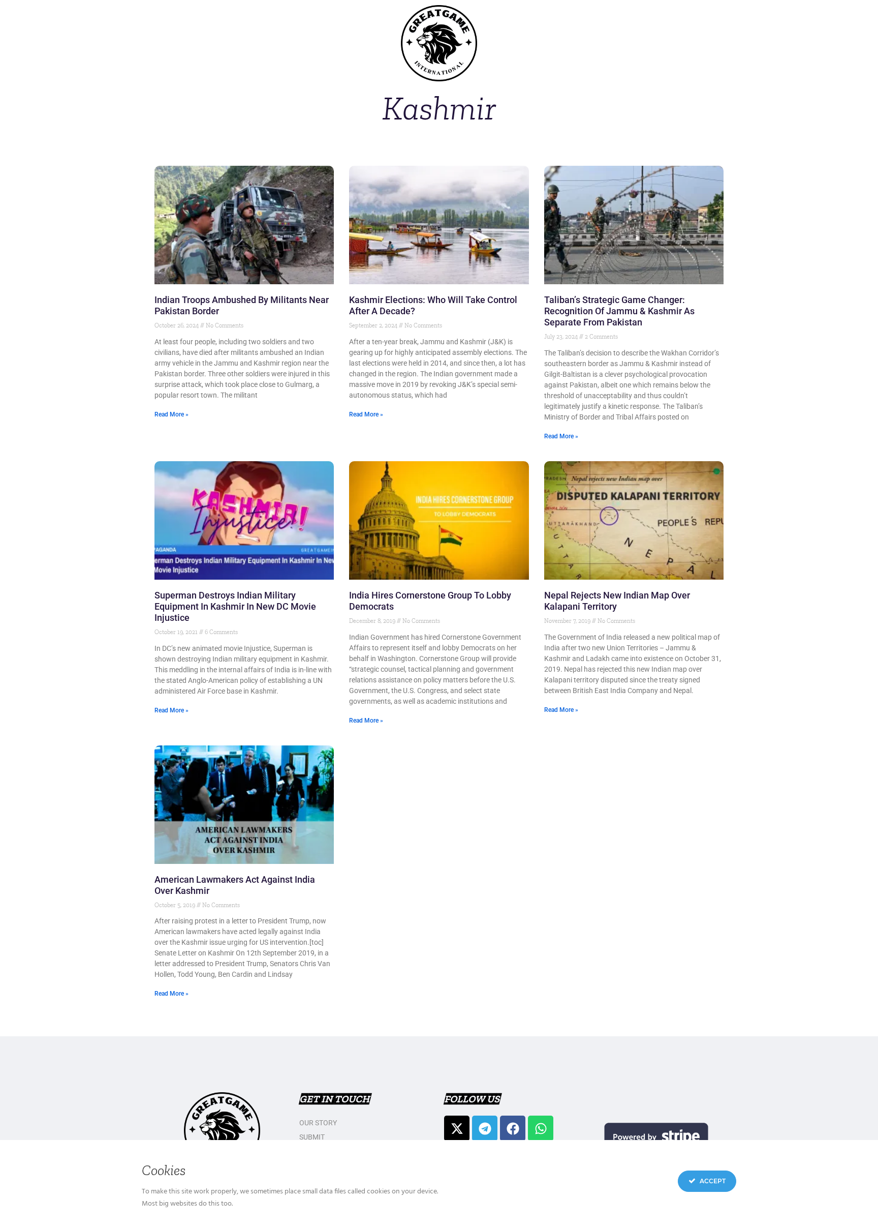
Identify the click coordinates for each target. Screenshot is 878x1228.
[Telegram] (484, 1128)
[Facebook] (512, 1128)
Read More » (171, 414)
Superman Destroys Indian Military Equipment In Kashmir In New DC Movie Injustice (235, 606)
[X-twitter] (456, 1128)
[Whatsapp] (540, 1128)
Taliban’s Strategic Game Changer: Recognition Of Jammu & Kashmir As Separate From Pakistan (619, 310)
